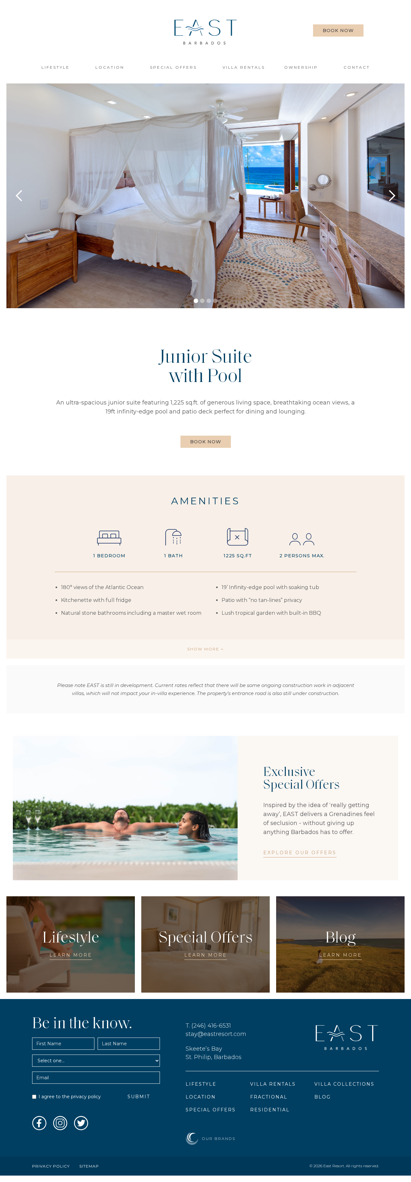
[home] (205, 32)
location (109, 67)
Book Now (338, 30)
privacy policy (86, 1096)
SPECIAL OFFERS (211, 1110)
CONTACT (357, 67)
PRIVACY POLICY (51, 1166)
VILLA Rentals (244, 67)
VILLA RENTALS (273, 1084)
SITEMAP (89, 1166)
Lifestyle (201, 1084)
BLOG (322, 1097)
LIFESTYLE (55, 67)
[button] (304, 67)
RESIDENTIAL (270, 1110)
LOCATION (201, 1097)
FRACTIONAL (268, 1097)
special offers (173, 67)
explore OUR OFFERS (300, 853)
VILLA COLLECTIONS (344, 1084)
